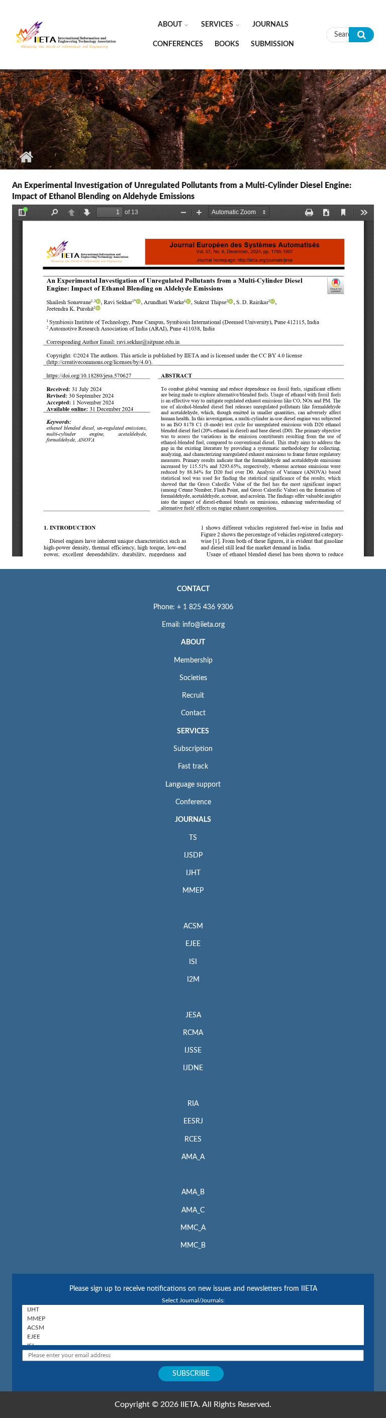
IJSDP (193, 855)
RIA (193, 1103)
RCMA (193, 1032)
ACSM (193, 926)
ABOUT (193, 642)
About (170, 24)
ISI (193, 962)
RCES (193, 1139)
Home (26, 156)
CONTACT (193, 589)
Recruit (193, 695)
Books (227, 44)
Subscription (193, 748)
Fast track (193, 766)
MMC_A (193, 1228)
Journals (270, 24)
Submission (272, 44)
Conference (193, 802)
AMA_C (193, 1210)
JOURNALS (193, 819)
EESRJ (193, 1121)
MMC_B (193, 1245)
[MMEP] (193, 1318)
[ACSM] (193, 1327)
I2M (193, 979)
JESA (193, 1015)
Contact (193, 713)
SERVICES (193, 731)
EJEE (193, 944)
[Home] (66, 34)
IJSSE (193, 1050)
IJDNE (193, 1068)
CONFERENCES (178, 44)
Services (217, 24)
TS (193, 837)
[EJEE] (193, 1336)
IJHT (193, 873)
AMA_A (193, 1157)
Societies (193, 678)
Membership (193, 660)
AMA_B (193, 1192)
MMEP (193, 890)
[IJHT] (193, 1309)
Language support (193, 784)
